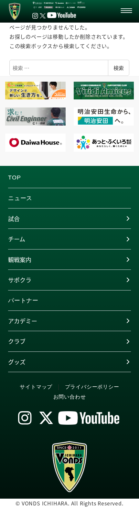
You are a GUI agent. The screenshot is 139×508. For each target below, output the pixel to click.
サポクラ (19, 280)
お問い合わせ (69, 397)
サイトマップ (36, 387)
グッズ (17, 362)
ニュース (20, 198)
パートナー (23, 300)
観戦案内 (19, 259)
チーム (16, 239)
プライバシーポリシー (92, 387)
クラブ (17, 341)
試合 (14, 218)
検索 (118, 68)
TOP (14, 177)
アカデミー (22, 321)
